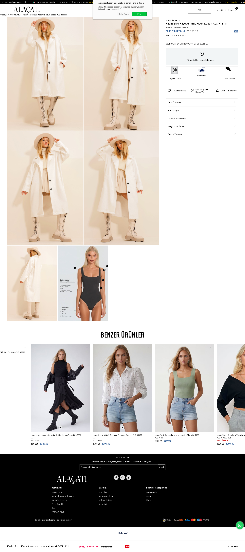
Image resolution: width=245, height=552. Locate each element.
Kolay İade (103, 504)
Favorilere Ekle (25, 347)
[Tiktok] (128, 477)
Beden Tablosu (175, 134)
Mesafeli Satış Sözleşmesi (63, 496)
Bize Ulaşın (103, 492)
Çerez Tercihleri (58, 504)
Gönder (162, 467)
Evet (139, 14)
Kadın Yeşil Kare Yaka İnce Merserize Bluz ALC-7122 (115, 435)
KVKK (54, 508)
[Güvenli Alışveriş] (186, 520)
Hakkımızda (57, 492)
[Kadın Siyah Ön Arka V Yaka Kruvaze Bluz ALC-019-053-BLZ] (184, 388)
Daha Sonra (124, 14)
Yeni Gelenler (152, 492)
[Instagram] (122, 477)
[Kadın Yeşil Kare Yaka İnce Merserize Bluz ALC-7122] (122, 388)
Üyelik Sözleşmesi (59, 500)
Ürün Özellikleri (174, 102)
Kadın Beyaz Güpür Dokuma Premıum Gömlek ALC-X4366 (55, 435)
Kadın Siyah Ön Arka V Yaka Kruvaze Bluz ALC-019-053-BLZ (180, 435)
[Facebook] (116, 477)
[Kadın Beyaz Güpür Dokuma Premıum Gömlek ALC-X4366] (60, 388)
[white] (72, 479)
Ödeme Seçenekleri (177, 118)
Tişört (148, 496)
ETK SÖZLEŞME (58, 512)
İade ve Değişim (105, 500)
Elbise (148, 500)
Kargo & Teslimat (176, 126)
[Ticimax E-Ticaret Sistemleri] (123, 533)
